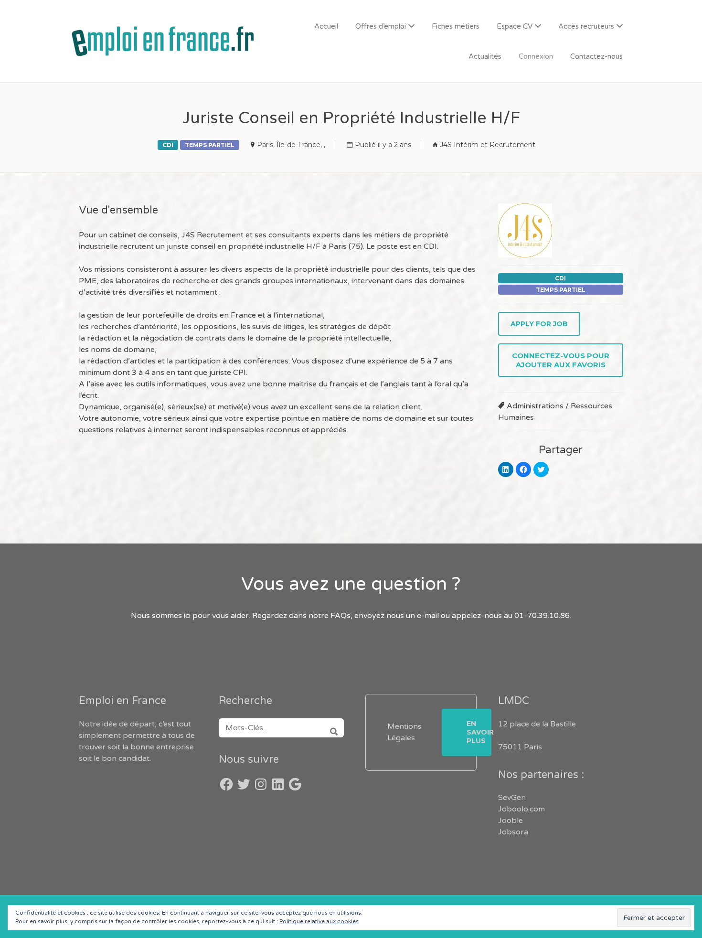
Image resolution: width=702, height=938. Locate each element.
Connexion (536, 56)
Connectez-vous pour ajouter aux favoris (560, 360)
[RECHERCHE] (331, 727)
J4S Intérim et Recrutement (487, 144)
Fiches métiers (455, 26)
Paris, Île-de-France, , (291, 144)
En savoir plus (479, 732)
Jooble (510, 820)
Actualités (484, 56)
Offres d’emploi (380, 26)
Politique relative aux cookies (319, 921)
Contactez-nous (596, 56)
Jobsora (513, 832)
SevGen (512, 797)
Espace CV (514, 26)
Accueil (326, 26)
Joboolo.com (521, 809)
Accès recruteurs (586, 26)
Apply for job (539, 324)
